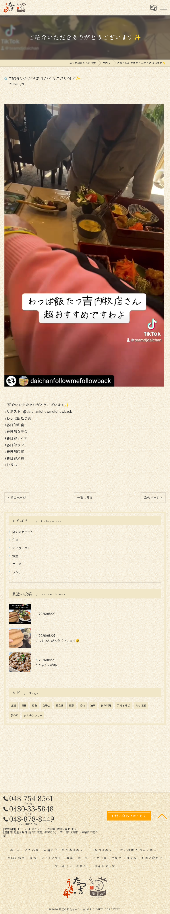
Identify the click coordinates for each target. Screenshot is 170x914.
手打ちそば (123, 705)
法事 (93, 705)
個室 (15, 556)
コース (16, 564)
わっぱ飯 (140, 705)
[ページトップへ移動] (162, 815)
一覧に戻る (85, 497)
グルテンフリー (33, 715)
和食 (34, 705)
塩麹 (13, 705)
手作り (15, 715)
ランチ (16, 572)
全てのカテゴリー (24, 532)
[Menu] (163, 8)
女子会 (46, 705)
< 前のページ (17, 497)
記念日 (60, 705)
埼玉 (24, 705)
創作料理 (106, 705)
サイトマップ (105, 866)
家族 (71, 705)
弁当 (15, 540)
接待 (82, 705)
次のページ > (153, 497)
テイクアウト (21, 548)
